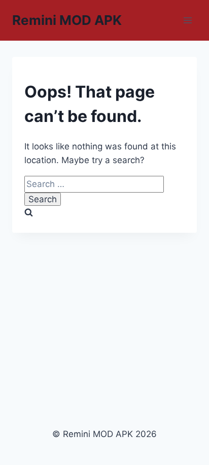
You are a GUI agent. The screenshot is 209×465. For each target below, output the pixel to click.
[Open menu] (187, 20)
